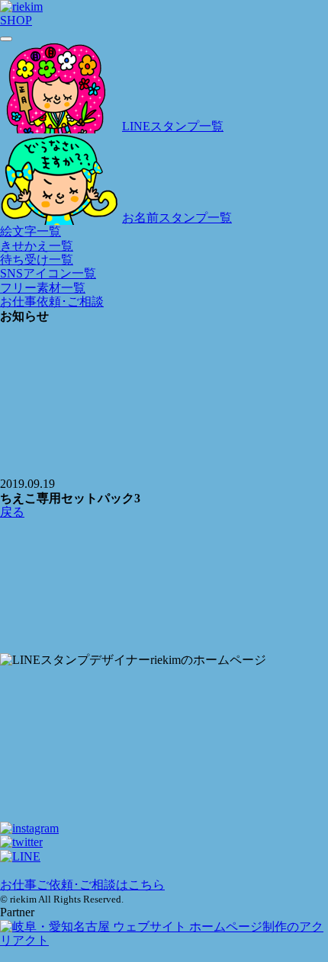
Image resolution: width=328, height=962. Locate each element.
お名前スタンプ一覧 (177, 217)
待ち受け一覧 (36, 259)
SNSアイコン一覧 (48, 273)
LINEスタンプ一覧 (172, 126)
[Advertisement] (164, 586)
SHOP (16, 20)
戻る (12, 511)
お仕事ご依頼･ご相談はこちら (82, 884)
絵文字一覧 (30, 231)
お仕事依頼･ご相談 (52, 301)
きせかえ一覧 (36, 245)
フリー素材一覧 (42, 287)
